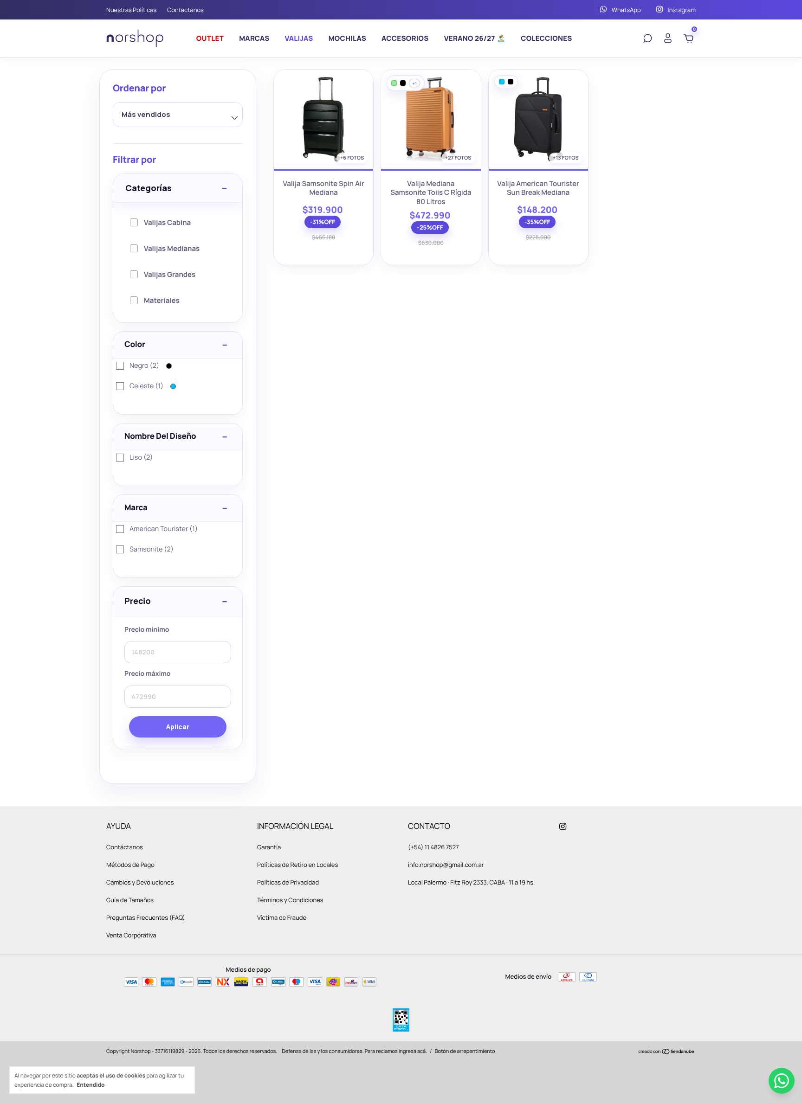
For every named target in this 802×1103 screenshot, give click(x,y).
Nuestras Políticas (131, 10)
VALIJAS (299, 38)
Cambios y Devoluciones (140, 882)
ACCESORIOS (405, 38)
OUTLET (210, 38)
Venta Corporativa (131, 935)
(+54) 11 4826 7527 (433, 847)
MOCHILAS (347, 38)
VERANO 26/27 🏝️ (475, 38)
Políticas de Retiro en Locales (297, 864)
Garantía (269, 847)
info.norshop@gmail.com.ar (446, 864)
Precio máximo (147, 674)
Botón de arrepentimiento (465, 1051)
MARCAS (254, 38)
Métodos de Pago (130, 864)
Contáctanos (124, 847)
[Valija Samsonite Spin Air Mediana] (323, 119)
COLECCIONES (546, 38)
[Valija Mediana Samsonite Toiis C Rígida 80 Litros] (430, 119)
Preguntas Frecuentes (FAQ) (145, 917)
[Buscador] (647, 39)
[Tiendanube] (667, 1052)
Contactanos (185, 10)
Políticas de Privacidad (288, 882)
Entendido (90, 1084)
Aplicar (177, 726)
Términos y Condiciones (290, 900)
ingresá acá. (413, 1051)
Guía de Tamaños (130, 900)
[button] (177, 601)
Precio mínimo (146, 630)
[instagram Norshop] (563, 826)
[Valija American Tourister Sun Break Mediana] (538, 119)
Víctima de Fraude (281, 917)
